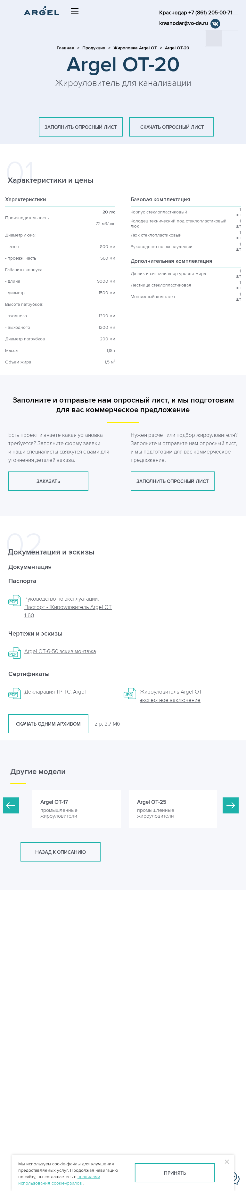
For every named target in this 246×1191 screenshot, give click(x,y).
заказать (48, 482)
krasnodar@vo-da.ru (183, 23)
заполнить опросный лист (81, 127)
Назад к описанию (60, 852)
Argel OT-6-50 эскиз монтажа (60, 651)
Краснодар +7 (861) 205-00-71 (195, 13)
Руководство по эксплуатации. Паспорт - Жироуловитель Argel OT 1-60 (68, 607)
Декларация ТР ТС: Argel (55, 692)
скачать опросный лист (171, 127)
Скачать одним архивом (48, 724)
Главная (65, 48)
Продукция (93, 48)
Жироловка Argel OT (135, 48)
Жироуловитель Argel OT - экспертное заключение (172, 696)
